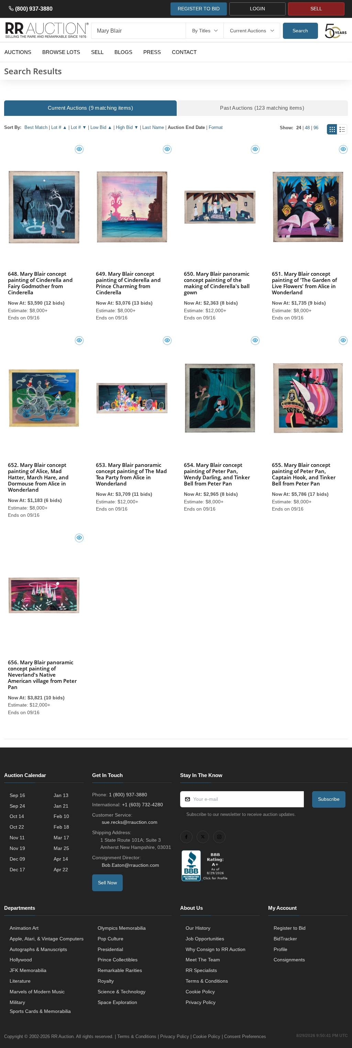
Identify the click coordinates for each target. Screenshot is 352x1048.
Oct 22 (17, 827)
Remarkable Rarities (120, 970)
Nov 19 (17, 848)
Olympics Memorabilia (122, 928)
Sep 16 (17, 795)
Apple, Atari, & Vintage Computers (47, 938)
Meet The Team (203, 959)
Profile (280, 949)
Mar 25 (61, 848)
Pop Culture (110, 938)
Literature (20, 981)
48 (307, 127)
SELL (316, 8)
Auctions (17, 52)
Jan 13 (61, 795)
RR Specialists (201, 970)
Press (152, 52)
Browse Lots (61, 52)
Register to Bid (290, 928)
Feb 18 (61, 827)
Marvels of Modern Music (37, 991)
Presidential (110, 949)
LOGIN (257, 8)
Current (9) (90, 108)
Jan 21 (61, 806)
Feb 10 (61, 816)
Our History (198, 928)
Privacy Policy (201, 1002)
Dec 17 (17, 869)
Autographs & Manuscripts (38, 949)
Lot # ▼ (79, 127)
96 (316, 127)
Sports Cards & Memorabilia (40, 1011)
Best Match (35, 127)
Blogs (123, 52)
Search (300, 30)
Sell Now (107, 882)
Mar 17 (61, 837)
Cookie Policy (200, 991)
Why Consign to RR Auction (215, 949)
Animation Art (24, 928)
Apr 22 (61, 869)
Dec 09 (17, 859)
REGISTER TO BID (199, 8)
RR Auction (62, 1036)
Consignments (289, 959)
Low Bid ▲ (101, 127)
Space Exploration (117, 1002)
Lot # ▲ (59, 127)
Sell (97, 52)
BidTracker (285, 938)
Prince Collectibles (118, 959)
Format (216, 127)
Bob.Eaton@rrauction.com (130, 865)
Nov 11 (17, 837)
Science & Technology (121, 991)
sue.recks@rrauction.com (129, 822)
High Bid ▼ (127, 127)
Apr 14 (61, 859)
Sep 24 (17, 806)
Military (17, 1002)
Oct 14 (17, 816)
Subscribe (329, 799)
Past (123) (262, 108)
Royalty (106, 981)
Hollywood (21, 959)
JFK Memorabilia (28, 970)
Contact (184, 52)
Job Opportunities (205, 938)
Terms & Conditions (207, 981)
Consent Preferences (245, 1036)
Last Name (153, 127)
